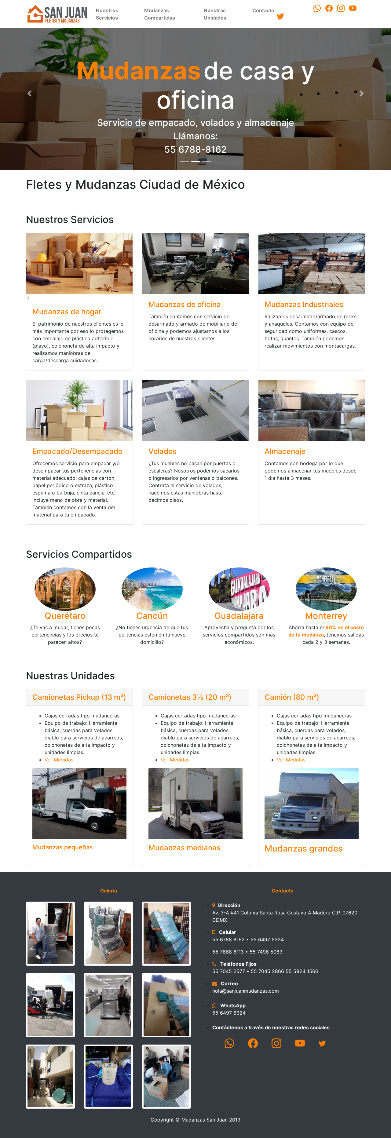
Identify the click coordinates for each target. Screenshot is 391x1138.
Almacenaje (285, 451)
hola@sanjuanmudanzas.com (245, 991)
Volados (162, 451)
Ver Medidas (59, 760)
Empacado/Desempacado (77, 451)
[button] (29, 93)
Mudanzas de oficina (184, 304)
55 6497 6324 (229, 1013)
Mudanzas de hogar (66, 311)
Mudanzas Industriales (304, 304)
